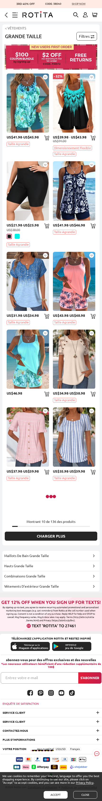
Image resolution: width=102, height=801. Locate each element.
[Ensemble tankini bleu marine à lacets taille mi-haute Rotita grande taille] (74, 190)
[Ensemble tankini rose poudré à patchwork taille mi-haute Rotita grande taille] (74, 281)
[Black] (9, 236)
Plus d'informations (19, 739)
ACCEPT (56, 794)
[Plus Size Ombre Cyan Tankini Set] (74, 103)
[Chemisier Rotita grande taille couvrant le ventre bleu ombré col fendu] (28, 281)
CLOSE (85, 794)
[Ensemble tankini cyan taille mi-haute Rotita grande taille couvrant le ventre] (28, 103)
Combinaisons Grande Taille (24, 576)
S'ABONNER (89, 678)
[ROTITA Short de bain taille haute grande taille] (28, 190)
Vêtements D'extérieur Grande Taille (31, 586)
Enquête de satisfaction (21, 703)
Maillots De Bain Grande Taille (26, 556)
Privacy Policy (84, 782)
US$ (58, 749)
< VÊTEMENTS (15, 28)
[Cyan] (17, 236)
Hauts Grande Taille (18, 566)
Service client (14, 712)
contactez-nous (15, 730)
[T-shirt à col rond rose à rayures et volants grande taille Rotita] (28, 436)
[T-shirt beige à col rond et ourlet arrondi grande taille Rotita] (74, 359)
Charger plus (51, 536)
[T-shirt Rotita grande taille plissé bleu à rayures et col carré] (74, 436)
